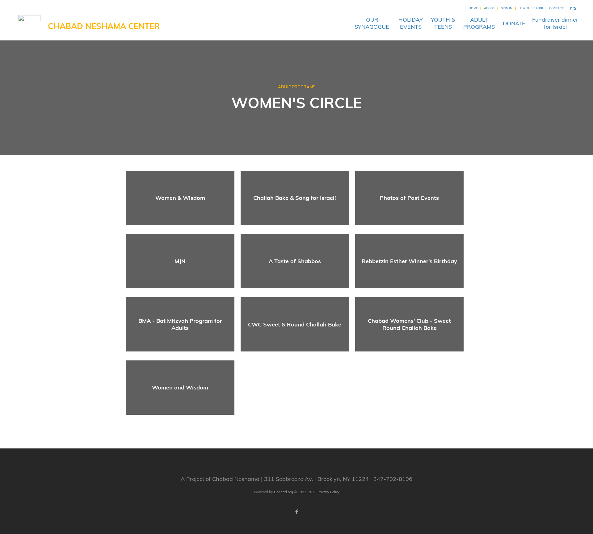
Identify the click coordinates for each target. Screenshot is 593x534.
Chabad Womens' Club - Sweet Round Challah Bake (409, 324)
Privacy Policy (328, 492)
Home (473, 8)
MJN (180, 261)
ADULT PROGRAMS (296, 86)
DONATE (514, 23)
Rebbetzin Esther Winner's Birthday (409, 261)
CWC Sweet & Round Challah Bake (294, 324)
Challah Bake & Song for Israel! (294, 197)
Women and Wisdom (180, 387)
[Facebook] (296, 512)
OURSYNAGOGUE (372, 23)
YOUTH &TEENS (443, 23)
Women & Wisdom (180, 197)
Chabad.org (283, 492)
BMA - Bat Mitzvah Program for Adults (180, 324)
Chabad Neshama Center (104, 26)
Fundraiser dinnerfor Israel (555, 23)
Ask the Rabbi (531, 8)
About (489, 8)
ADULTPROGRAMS (479, 23)
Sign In (506, 8)
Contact (556, 8)
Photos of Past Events (409, 197)
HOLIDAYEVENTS (410, 23)
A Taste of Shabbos (295, 261)
